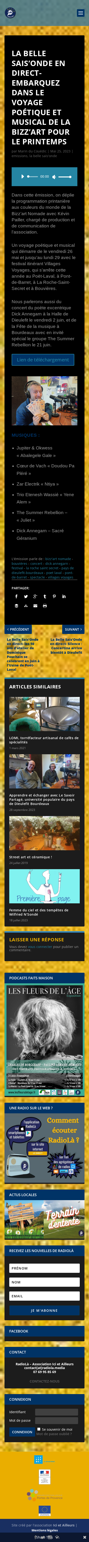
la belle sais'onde (43, 156)
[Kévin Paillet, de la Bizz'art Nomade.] (45, 424)
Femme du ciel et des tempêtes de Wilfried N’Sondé (39, 912)
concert (36, 563)
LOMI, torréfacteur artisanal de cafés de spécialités (44, 740)
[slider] (63, 177)
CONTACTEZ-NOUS (45, 1381)
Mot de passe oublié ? (54, 1434)
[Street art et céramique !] (44, 833)
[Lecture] (22, 176)
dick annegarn (56, 563)
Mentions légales (45, 1530)
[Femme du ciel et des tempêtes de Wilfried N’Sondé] (44, 886)
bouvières (19, 563)
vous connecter (40, 946)
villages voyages (60, 577)
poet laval (54, 572)
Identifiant (17, 1412)
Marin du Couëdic (32, 151)
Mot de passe (20, 1420)
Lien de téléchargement (43, 359)
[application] (44, 176)
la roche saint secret (42, 568)
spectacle (37, 577)
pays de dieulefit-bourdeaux (43, 570)
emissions (20, 156)
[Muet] (54, 177)
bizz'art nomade (58, 559)
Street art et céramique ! (30, 857)
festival (17, 568)
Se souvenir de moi (57, 1429)
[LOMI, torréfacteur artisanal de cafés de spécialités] (44, 714)
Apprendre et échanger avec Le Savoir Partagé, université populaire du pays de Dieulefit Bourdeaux (42, 799)
